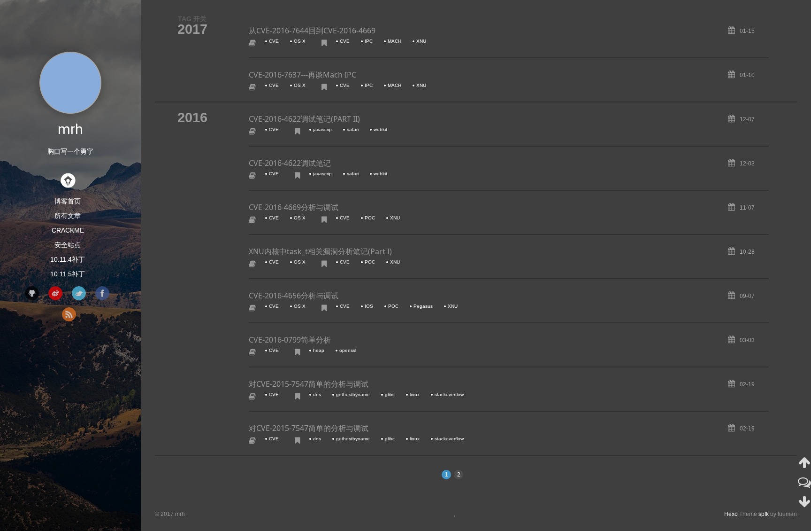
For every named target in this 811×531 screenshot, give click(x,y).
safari (353, 129)
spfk (763, 514)
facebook (102, 293)
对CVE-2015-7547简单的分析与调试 (308, 384)
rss (69, 314)
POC (370, 217)
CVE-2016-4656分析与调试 (293, 295)
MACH (394, 41)
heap (318, 350)
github (32, 293)
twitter (79, 293)
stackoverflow (449, 394)
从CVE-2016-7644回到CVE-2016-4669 (312, 30)
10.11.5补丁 (67, 274)
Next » (488, 474)
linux (415, 394)
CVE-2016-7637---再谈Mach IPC (302, 75)
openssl (347, 350)
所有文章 (67, 215)
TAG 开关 (192, 19)
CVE (274, 41)
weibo (55, 293)
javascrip (322, 129)
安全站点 (67, 245)
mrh (70, 129)
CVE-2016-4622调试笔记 (290, 163)
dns (317, 394)
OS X (300, 41)
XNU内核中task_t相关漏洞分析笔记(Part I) (320, 251)
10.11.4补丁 (67, 259)
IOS (369, 306)
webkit (380, 129)
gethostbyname (353, 394)
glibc (390, 394)
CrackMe (68, 230)
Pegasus (423, 306)
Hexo (731, 514)
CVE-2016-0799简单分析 (290, 340)
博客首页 (67, 201)
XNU (421, 41)
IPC (369, 41)
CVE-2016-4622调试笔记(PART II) (304, 119)
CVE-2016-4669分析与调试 (293, 207)
